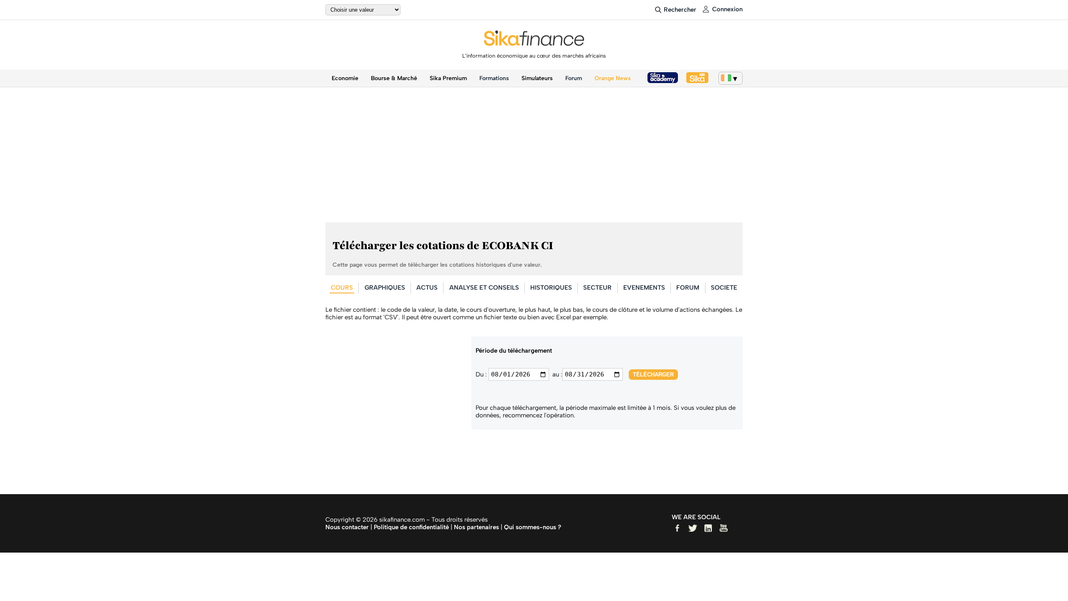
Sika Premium (448, 78)
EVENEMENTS (644, 287)
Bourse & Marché (394, 78)
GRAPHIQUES (385, 287)
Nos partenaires (476, 527)
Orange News (612, 78)
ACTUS (427, 287)
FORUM (687, 287)
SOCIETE (724, 287)
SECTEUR (597, 287)
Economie (345, 78)
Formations (494, 78)
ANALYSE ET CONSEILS (484, 287)
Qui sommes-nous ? (532, 527)
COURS (342, 287)
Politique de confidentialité (411, 527)
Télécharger (653, 374)
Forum (573, 78)
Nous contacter (347, 527)
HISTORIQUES (551, 287)
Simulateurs (537, 78)
